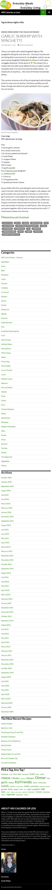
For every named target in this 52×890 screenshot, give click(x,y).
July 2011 (4, 629)
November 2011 (7, 612)
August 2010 (6, 677)
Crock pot (5, 292)
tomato (39, 792)
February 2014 (6, 508)
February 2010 (6, 703)
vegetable (10, 794)
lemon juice (42, 783)
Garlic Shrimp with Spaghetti (21, 38)
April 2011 (5, 642)
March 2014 (5, 504)
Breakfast (4, 275)
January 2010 (6, 707)
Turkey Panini (6, 750)
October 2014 (6, 482)
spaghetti (38, 231)
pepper (16, 789)
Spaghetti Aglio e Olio (11, 234)
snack (8, 792)
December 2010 (7, 660)
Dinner (4, 32)
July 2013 (4, 530)
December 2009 (7, 712)
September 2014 (7, 486)
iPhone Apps (6, 353)
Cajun (3, 279)
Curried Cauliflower (8, 763)
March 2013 (5, 547)
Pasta (21, 231)
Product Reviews (7, 409)
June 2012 (5, 582)
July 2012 (4, 577)
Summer (4, 444)
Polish (3, 400)
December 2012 (7, 556)
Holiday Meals (6, 344)
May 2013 (5, 538)
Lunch (3, 374)
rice (25, 789)
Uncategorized (6, 457)
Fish (21, 32)
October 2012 (6, 564)
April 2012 (5, 590)
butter (37, 774)
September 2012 (7, 569)
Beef (3, 270)
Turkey (3, 453)
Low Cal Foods (6, 370)
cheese (5, 778)
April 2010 (5, 694)
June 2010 (5, 686)
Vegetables (5, 461)
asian (10, 774)
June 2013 (5, 534)
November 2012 (7, 560)
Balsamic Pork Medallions (11, 741)
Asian (3, 266)
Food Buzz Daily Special (10, 331)
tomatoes (46, 792)
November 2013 (7, 517)
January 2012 (6, 603)
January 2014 (6, 512)
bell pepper (25, 774)
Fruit (3, 335)
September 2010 (7, 673)
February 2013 (6, 551)
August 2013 (6, 525)
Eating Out (5, 309)
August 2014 (6, 491)
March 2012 (5, 595)
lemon (35, 783)
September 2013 (7, 521)
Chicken (4, 283)
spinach (24, 792)
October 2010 (6, 668)
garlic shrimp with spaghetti (27, 226)
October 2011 (6, 616)
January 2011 (6, 655)
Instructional (6, 348)
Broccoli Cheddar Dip (9, 758)
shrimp (28, 231)
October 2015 (6, 478)
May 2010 (5, 690)
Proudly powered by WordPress (11, 887)
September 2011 (7, 621)
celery (42, 774)
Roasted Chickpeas (8, 737)
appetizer (4, 774)
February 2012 (6, 599)
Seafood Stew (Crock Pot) (10, 754)
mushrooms (19, 228)
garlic (4, 782)
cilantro (23, 778)
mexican (12, 786)
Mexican (4, 383)
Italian (26, 32)
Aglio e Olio (7, 223)
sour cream (18, 792)
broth (17, 223)
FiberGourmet (13, 32)
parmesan (36, 228)
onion (27, 786)
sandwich (36, 789)
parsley (4, 789)
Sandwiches (5, 418)
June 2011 (5, 634)
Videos (3, 466)
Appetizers (5, 262)
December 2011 (7, 608)
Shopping (4, 422)
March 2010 (5, 699)
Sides (3, 431)
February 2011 (6, 651)
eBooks (4, 314)
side (43, 789)
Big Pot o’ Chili (6, 728)
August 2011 (6, 625)
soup (12, 792)
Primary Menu (49, 12)
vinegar (26, 794)
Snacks (3, 435)
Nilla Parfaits (6, 745)
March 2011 (5, 647)
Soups (3, 439)
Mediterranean (6, 379)
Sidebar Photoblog (8, 426)
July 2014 (4, 495)
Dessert (4, 296)
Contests (4, 288)
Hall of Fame (6, 340)
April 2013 (5, 543)
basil (15, 774)
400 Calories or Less (10, 12)
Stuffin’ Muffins (7, 724)
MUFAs (4, 392)
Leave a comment (26, 45)
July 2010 (4, 681)
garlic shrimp (8, 226)
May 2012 (5, 586)
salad (29, 789)
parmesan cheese (9, 231)
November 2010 (7, 664)
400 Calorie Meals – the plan (12, 257)
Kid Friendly (34, 32)
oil (28, 228)
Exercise (4, 318)
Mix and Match (6, 387)
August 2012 (6, 573)
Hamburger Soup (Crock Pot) (12, 732)
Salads (3, 413)
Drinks (3, 305)
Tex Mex (4, 448)
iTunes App (5, 361)
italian (43, 226)
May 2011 (5, 638)
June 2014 (5, 499)
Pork (3, 405)
